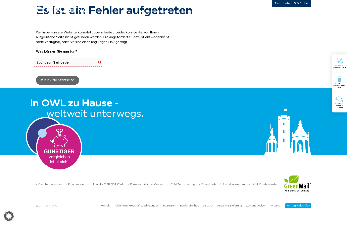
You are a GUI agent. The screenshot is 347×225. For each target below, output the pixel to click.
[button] (9, 216)
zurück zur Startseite (57, 80)
